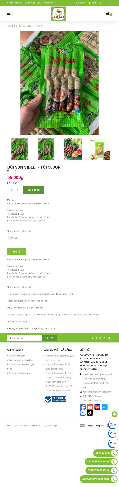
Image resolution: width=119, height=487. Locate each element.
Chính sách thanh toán (19, 373)
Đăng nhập (96, 3)
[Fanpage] (83, 407)
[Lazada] (98, 407)
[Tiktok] (90, 412)
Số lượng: (12, 183)
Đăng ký (81, 3)
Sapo (55, 425)
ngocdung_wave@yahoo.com (97, 392)
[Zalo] (83, 412)
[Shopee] (90, 407)
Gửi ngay (49, 338)
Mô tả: (10, 200)
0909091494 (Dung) (92, 396)
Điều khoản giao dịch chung (21, 360)
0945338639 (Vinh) (92, 400)
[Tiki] (105, 407)
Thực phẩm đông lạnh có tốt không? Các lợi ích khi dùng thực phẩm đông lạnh (59, 377)
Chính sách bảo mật (17, 356)
